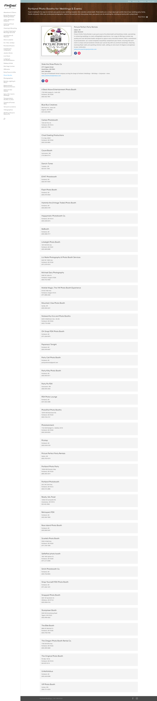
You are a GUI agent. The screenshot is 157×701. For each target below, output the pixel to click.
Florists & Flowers (9, 45)
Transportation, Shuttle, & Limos (9, 99)
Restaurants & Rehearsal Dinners (9, 86)
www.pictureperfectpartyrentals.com (85, 49)
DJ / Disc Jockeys (9, 42)
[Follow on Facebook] (75, 53)
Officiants (7, 69)
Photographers (8, 78)
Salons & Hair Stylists (8, 90)
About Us (135, 1)
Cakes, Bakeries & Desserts (9, 20)
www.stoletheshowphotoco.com (51, 75)
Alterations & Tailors (10, 12)
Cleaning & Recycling (10, 28)
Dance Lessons (8, 39)
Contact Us (142, 1)
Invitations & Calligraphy (7, 49)
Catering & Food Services (9, 24)
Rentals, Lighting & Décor (9, 82)
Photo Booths (8, 75)
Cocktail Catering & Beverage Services (10, 32)
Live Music (7, 56)
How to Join (150, 1)
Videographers (8, 110)
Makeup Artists (8, 63)
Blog (129, 1)
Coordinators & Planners (8, 36)
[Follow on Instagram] (79, 53)
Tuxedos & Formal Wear (9, 103)
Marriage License (9, 66)
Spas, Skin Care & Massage (9, 94)
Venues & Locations (10, 107)
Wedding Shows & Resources (9, 113)
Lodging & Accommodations (9, 59)
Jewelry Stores (8, 53)
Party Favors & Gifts (10, 72)
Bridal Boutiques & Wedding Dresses (9, 16)
